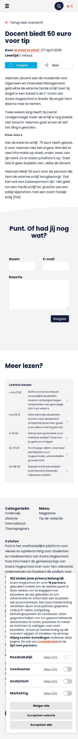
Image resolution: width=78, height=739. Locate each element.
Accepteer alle (41, 725)
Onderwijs (12, 513)
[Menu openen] (7, 6)
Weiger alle (41, 706)
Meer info (50, 657)
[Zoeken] (59, 6)
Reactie (15, 277)
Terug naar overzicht (26, 22)
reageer (22, 65)
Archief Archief (26, 50)
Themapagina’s (17, 528)
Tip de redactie (51, 518)
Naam (14, 259)
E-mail (48, 259)
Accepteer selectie (41, 715)
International (15, 523)
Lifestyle (11, 518)
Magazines (47, 513)
